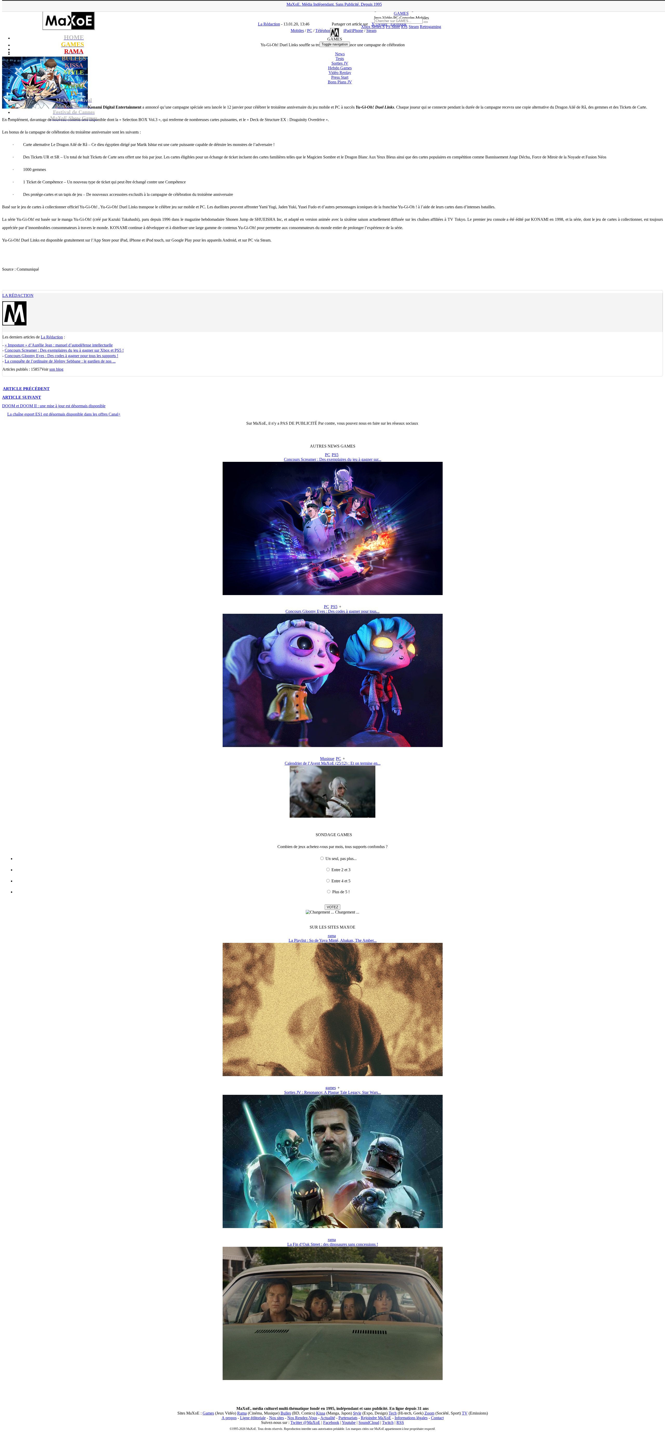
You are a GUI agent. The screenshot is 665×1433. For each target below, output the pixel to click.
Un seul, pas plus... (341, 858)
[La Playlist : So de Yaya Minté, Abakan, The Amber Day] (333, 1074)
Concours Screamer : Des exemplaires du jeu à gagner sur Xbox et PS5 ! (64, 350)
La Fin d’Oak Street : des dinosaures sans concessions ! (332, 1244)
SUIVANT (21, 397)
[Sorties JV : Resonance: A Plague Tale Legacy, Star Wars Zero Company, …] (333, 1226)
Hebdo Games (340, 68)
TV (465, 1413)
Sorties (339, 63)
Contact (437, 1418)
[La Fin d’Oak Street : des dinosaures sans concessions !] (333, 1378)
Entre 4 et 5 (340, 881)
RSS (400, 1422)
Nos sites (276, 1418)
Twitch (388, 1422)
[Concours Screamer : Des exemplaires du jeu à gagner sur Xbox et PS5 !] (333, 593)
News (340, 54)
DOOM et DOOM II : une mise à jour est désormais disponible (53, 406)
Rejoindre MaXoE (376, 1418)
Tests (340, 58)
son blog (56, 369)
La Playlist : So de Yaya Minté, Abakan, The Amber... (333, 940)
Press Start (339, 77)
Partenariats (347, 1418)
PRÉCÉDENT (26, 388)
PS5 (335, 454)
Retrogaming (430, 26)
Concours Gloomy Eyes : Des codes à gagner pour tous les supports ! (61, 356)
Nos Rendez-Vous (302, 1418)
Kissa (320, 1413)
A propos (229, 1418)
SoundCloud (368, 1422)
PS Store (393, 26)
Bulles (286, 1413)
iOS (404, 26)
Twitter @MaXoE (305, 1422)
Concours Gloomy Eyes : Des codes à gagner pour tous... (332, 611)
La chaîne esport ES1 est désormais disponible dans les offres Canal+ (64, 414)
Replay (340, 72)
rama (332, 936)
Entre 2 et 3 (340, 870)
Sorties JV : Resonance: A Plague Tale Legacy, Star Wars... (332, 1092)
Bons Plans (340, 82)
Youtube (349, 1422)
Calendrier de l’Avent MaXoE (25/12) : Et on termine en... (333, 763)
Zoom (429, 1413)
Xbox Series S (373, 26)
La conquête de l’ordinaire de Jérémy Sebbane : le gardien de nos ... (60, 361)
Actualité (327, 1418)
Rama (242, 1413)
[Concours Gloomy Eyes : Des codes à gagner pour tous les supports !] (333, 745)
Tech (393, 1413)
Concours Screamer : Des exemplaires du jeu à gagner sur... (332, 459)
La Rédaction (18, 295)
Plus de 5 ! (341, 892)
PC (327, 454)
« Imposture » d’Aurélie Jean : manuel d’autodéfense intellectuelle (59, 345)
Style (357, 1413)
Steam (414, 26)
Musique (327, 758)
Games (208, 1413)
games (330, 1087)
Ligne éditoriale (253, 1418)
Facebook (331, 1422)
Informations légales (411, 1418)
